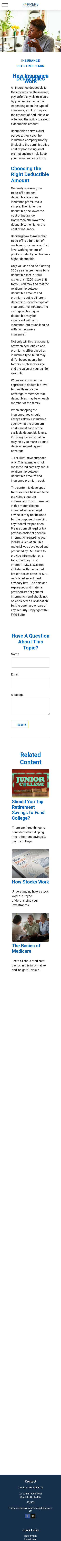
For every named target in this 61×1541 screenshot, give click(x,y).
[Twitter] (33, 1516)
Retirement (30, 1535)
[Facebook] (27, 1516)
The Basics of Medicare (26, 948)
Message (17, 694)
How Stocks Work (30, 882)
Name (15, 654)
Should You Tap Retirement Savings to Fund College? (28, 810)
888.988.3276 (35, 1487)
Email (14, 674)
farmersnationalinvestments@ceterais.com (30, 1509)
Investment (30, 1539)
